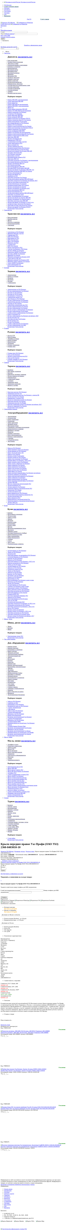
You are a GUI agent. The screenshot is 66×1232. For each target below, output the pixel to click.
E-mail (2, 32)
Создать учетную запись (8, 37)
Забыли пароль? (9, 34)
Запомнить (5, 40)
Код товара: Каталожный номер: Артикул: (29, 854)
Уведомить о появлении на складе (12, 873)
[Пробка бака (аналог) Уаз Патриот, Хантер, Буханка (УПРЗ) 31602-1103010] (23, 1069)
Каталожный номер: (7, 857)
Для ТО (29, 19)
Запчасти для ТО (9, 1193)
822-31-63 (6, 24)
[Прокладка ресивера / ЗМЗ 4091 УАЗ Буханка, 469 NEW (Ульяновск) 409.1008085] (25, 1031)
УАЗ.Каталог (8, 5)
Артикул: (3, 859)
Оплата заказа (8, 1189)
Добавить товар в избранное (10, 861)
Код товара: (4, 856)
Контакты (62, 19)
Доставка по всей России (27, 2)
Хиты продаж (19, 208)
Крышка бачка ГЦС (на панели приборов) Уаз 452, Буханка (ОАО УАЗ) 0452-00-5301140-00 (27, 1108)
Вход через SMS (5, 35)
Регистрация (8, 30)
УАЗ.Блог (7, 8)
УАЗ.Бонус (7, 9)
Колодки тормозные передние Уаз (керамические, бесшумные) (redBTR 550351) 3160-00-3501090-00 (30, 1146)
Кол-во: (3, 867)
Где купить (7, 11)
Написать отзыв (5, 1025)
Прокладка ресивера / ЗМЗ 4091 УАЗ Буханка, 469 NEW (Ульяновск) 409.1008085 (24, 1032)
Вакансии (7, 1198)
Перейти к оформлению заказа (33, 45)
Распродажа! (11, 208)
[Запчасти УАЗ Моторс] (8, 22)
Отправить (4, 897)
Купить (3, 870)
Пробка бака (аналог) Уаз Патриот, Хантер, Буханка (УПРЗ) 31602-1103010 (23, 1070)
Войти (2, 30)
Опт (5, 14)
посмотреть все (25, 57)
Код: (2, 1028)
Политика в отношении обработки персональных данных (18, 1184)
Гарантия (7, 1195)
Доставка (7, 13)
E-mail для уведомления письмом (10, 890)
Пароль (3, 34)
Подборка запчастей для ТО (9, 47)
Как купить (7, 1204)
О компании (7, 1201)
